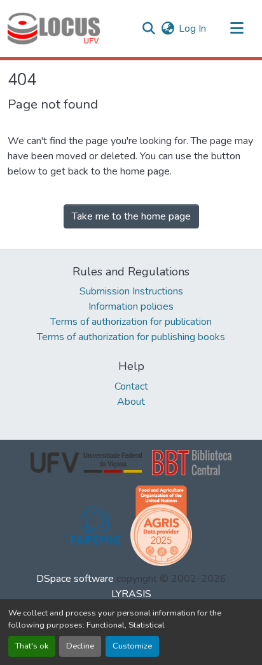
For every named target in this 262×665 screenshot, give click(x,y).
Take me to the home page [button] (131, 216)
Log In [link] (192, 29)
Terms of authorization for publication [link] (131, 322)
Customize (132, 646)
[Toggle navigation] (236, 28)
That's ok (31, 646)
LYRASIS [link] (131, 594)
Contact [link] (131, 386)
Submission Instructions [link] (131, 291)
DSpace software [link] (75, 579)
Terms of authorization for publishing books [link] (131, 337)
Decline (80, 646)
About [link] (131, 402)
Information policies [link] (131, 306)
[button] (54, 28)
